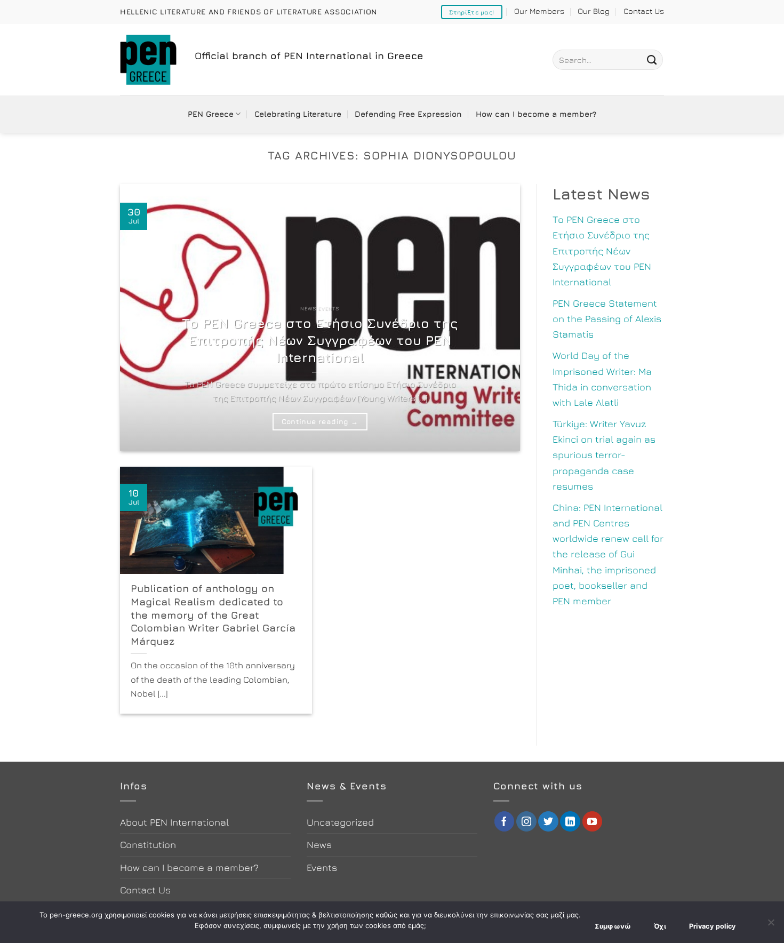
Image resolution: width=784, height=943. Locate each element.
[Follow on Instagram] (526, 821)
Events (322, 867)
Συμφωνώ (613, 926)
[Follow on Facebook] (504, 821)
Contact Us (643, 10)
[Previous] (141, 317)
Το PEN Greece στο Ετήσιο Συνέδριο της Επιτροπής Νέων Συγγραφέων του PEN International (320, 340)
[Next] (498, 317)
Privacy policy (712, 926)
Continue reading (320, 421)
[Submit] (652, 60)
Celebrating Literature (297, 113)
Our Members (539, 10)
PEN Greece (211, 113)
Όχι (660, 926)
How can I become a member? (536, 113)
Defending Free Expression (408, 113)
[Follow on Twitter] (548, 821)
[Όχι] (770, 925)
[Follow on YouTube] (592, 821)
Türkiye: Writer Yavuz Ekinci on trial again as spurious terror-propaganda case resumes (604, 455)
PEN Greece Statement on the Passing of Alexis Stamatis (607, 318)
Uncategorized (340, 822)
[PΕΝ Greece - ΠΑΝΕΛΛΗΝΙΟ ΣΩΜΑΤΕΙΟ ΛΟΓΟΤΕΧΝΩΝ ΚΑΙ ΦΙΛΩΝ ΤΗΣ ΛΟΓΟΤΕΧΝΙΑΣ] (149, 59)
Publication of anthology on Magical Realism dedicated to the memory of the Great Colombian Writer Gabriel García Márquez (213, 614)
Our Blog (594, 10)
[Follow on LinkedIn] (570, 821)
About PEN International (174, 822)
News (319, 844)
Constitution (148, 844)
